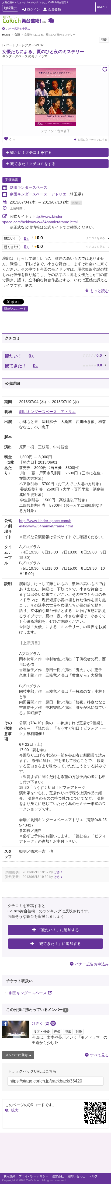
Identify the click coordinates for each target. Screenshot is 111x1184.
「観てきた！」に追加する (58, 943)
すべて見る (99, 1055)
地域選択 (10, 9)
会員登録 (54, 9)
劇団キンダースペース (28, 187)
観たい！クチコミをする (31, 152)
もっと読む (99, 291)
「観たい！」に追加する (58, 930)
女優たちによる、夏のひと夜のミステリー (43, 51)
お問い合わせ (76, 1176)
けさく (58, 872)
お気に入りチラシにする (92, 139)
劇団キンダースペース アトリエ (38, 194)
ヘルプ (93, 1176)
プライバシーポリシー (33, 1176)
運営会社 (58, 1176)
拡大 (15, 1110)
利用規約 (9, 1176)
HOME (6, 34)
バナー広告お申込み (18, 28)
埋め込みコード (15, 309)
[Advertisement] (55, 1154)
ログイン (33, 9)
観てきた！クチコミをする (33, 164)
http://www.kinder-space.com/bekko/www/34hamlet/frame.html (46, 523)
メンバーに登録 (16, 1055)
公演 (17, 34)
